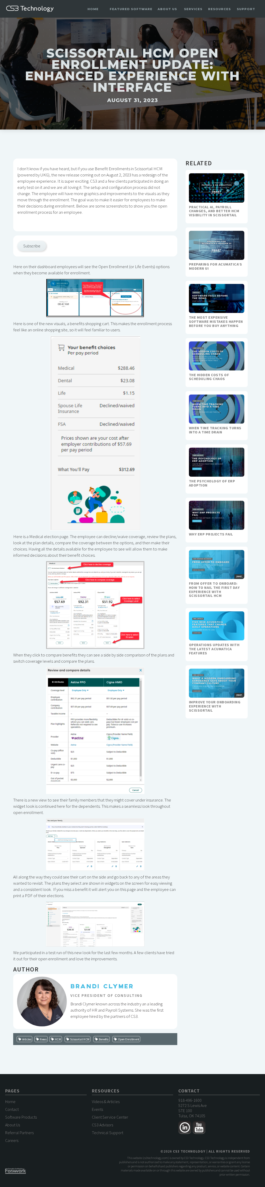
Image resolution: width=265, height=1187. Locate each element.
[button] (131, 9)
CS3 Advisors (102, 1124)
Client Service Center (110, 1117)
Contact (12, 1109)
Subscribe (31, 245)
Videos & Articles (106, 1101)
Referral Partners (19, 1132)
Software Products (21, 1117)
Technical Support (107, 1132)
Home (93, 9)
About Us (12, 1124)
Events (97, 1109)
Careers (11, 1140)
